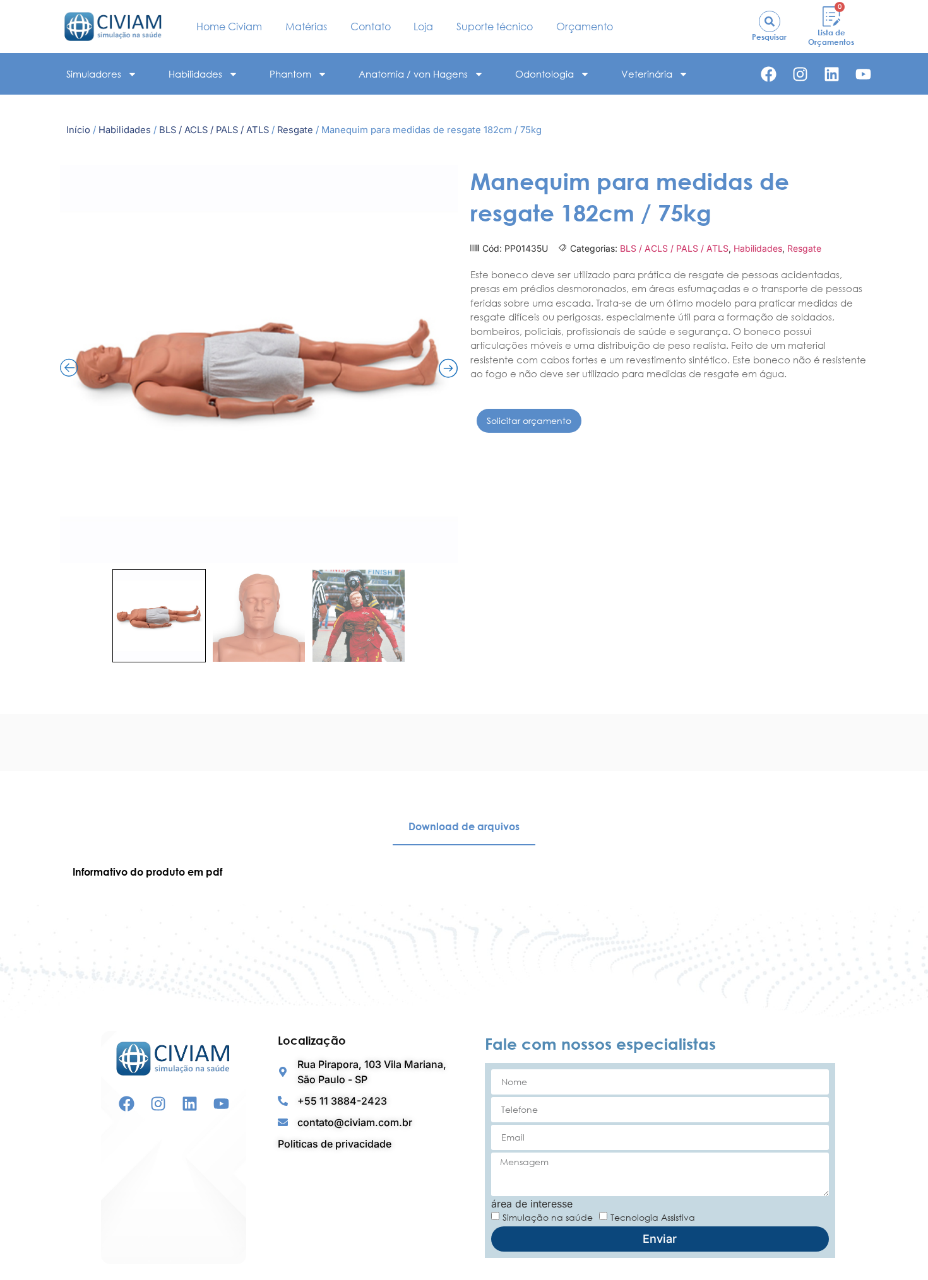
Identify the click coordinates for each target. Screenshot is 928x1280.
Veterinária (646, 73)
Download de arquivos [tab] (464, 826)
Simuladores (93, 73)
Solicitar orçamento (529, 420)
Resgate (295, 130)
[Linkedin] (832, 74)
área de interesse (532, 1204)
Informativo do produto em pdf (147, 872)
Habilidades (195, 73)
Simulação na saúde (548, 1216)
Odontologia (544, 73)
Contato (370, 26)
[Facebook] (769, 74)
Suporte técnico (494, 26)
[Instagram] (800, 74)
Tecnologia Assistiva (652, 1216)
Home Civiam (229, 26)
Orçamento (584, 26)
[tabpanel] (464, 871)
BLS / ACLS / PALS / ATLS (214, 130)
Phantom (290, 73)
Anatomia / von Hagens (413, 73)
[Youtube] (863, 74)
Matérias (306, 26)
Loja (423, 26)
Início (78, 130)
